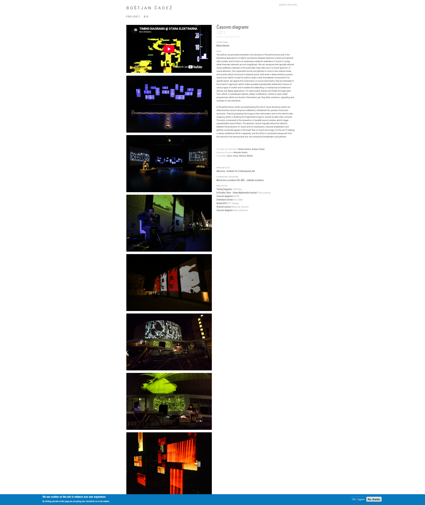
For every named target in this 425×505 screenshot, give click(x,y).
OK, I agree (358, 499)
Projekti (133, 16)
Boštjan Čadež (149, 7)
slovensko (292, 4)
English (282, 4)
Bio (146, 16)
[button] (169, 104)
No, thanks (374, 499)
